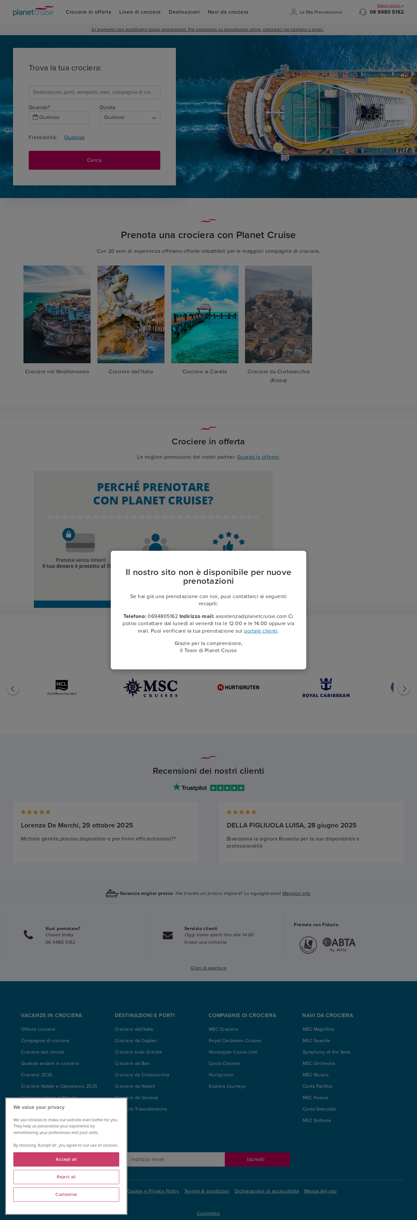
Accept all (66, 1159)
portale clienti (261, 630)
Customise (66, 1194)
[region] (66, 1156)
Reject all (66, 1177)
